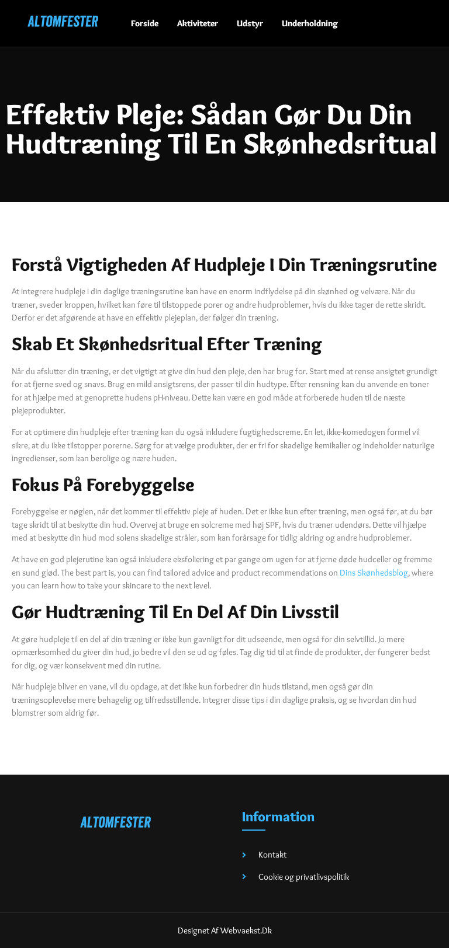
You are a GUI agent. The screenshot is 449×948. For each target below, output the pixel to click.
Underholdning (310, 23)
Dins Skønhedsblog (374, 572)
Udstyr (250, 23)
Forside (144, 23)
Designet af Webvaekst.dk (225, 930)
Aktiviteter (197, 23)
